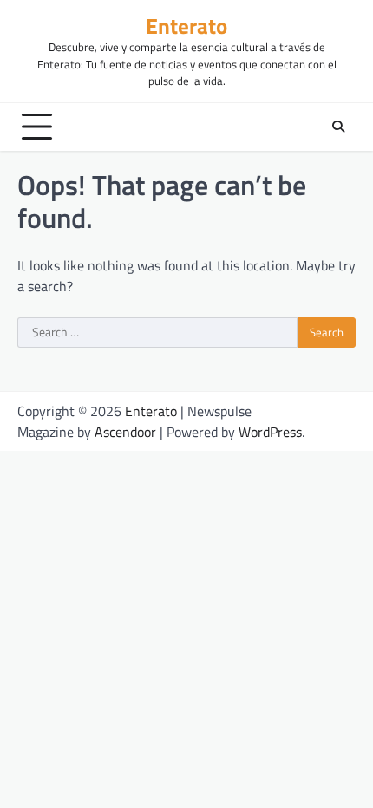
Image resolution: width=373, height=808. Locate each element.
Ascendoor (125, 431)
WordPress (270, 431)
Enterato (186, 25)
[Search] (338, 127)
